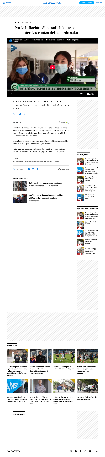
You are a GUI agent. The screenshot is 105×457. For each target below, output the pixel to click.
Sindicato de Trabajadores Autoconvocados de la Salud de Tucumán (32, 161)
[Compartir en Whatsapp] (24, 114)
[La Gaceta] (52, 3)
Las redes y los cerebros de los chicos (89, 196)
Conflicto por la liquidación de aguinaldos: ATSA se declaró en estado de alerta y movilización (46, 198)
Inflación (56, 161)
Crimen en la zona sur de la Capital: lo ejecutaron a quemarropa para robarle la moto (91, 189)
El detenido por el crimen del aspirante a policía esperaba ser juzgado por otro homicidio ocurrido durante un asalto (17, 371)
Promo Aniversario (87, 2)
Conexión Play (27, 22)
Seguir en (63, 122)
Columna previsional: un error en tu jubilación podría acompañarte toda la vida (91, 171)
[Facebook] (80, 451)
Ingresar (99, 2)
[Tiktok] (85, 451)
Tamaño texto (20, 169)
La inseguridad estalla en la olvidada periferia (91, 178)
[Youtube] (90, 451)
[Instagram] (71, 451)
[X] (76, 451)
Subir (97, 451)
